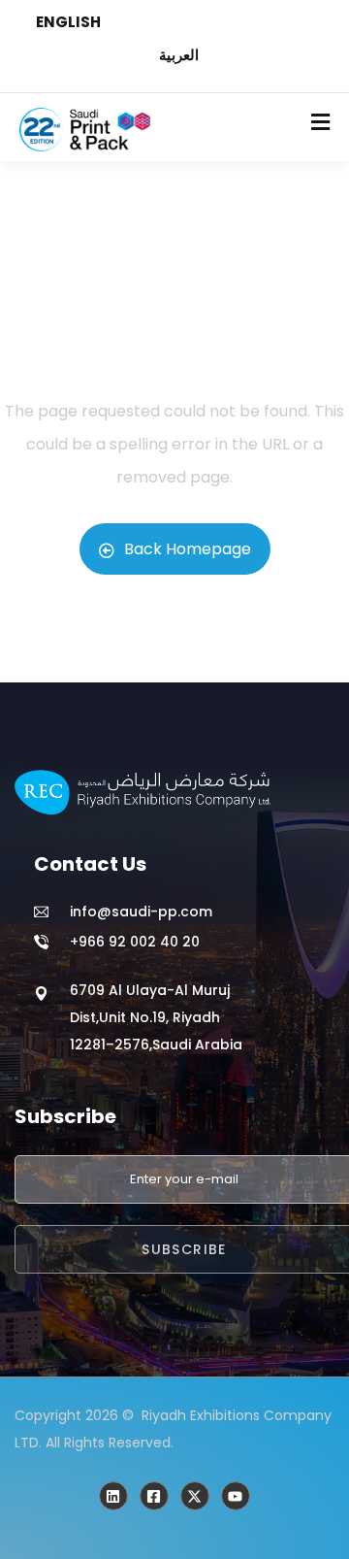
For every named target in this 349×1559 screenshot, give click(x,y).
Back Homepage (187, 549)
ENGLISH (68, 22)
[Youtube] (235, 1495)
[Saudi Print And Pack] (194, 1495)
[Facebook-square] (154, 1495)
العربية (179, 55)
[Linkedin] (113, 1495)
